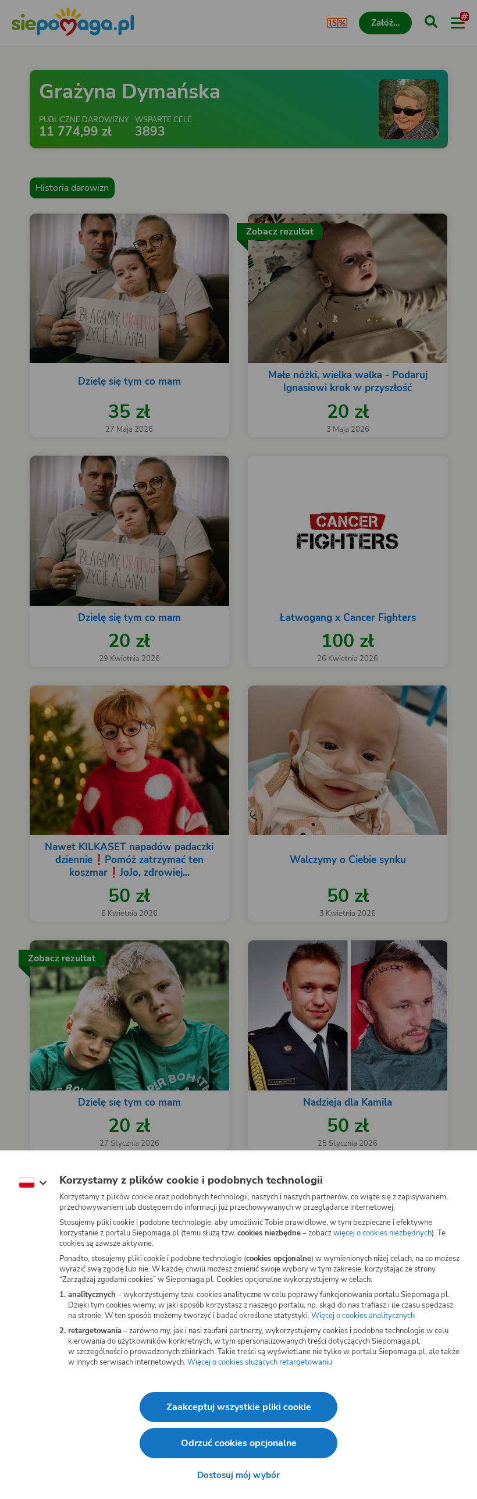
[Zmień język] (33, 1183)
